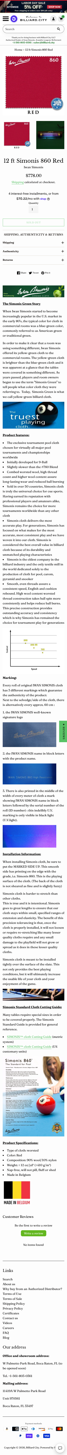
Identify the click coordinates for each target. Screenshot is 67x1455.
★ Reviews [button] (63, 731)
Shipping (18, 182)
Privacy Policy (13, 1308)
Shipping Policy (14, 1303)
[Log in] (53, 18)
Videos (7, 1323)
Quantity (34, 203)
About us (9, 1284)
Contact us (10, 1318)
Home (18, 49)
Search (8, 1279)
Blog (6, 1337)
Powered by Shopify (51, 1447)
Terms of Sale (12, 1299)
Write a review (33, 1233)
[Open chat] (60, 1448)
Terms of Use (12, 1294)
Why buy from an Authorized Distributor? (32, 1289)
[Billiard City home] (33, 19)
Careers (8, 1328)
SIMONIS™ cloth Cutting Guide (29, 1037)
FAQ (6, 1333)
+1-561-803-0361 (21, 42)
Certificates (11, 1313)
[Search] (59, 29)
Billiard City (32, 1447)
